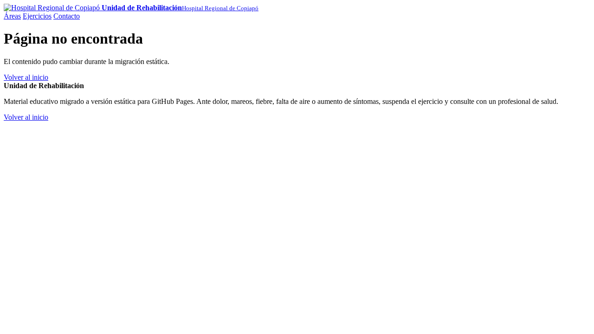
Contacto (66, 16)
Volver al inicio (26, 77)
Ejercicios (37, 16)
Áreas (12, 16)
